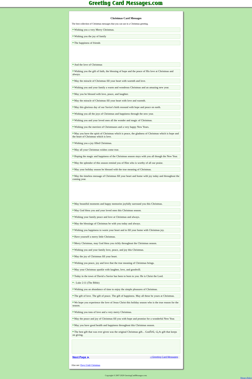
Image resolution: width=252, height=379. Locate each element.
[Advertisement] (126, 53)
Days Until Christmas (90, 365)
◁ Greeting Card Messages (164, 357)
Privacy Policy (246, 378)
